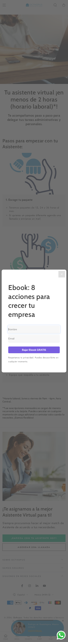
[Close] (61, 274)
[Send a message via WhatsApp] (61, 635)
